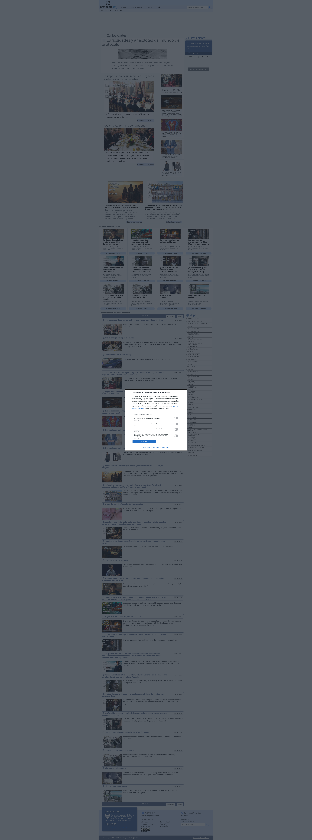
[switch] (176, 418)
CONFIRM (144, 441)
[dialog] (156, 420)
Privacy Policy (165, 447)
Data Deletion (146, 447)
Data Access (156, 447)
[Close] (184, 392)
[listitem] (156, 415)
